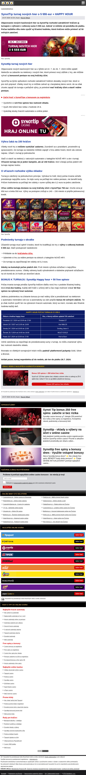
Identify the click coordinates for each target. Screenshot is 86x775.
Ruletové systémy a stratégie (13, 724)
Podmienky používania (15, 773)
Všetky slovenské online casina (13, 670)
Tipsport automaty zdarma (12, 633)
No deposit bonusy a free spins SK (14, 660)
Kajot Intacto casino (10, 687)
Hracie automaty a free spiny (13, 663)
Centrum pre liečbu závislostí (70, 769)
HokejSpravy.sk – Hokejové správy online (15, 518)
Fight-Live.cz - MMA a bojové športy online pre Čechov (59, 515)
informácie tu (76, 391)
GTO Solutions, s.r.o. (69, 773)
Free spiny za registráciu (11, 650)
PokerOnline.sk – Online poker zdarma (15, 501)
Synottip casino (8, 680)
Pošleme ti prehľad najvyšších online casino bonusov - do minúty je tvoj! (34, 475)
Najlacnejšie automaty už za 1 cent (14, 616)
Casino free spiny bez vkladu (13, 653)
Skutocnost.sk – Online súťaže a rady (54, 501)
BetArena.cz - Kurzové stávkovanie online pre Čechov (59, 511)
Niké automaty (8, 640)
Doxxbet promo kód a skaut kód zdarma (16, 707)
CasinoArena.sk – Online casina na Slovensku (17, 497)
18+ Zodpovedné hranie (52, 773)
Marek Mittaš (25, 18)
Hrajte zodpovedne (39, 391)
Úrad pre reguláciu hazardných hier (37, 769)
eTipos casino (8, 690)
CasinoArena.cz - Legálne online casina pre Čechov (59, 508)
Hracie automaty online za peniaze (14, 619)
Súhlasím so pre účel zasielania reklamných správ (31, 483)
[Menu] (83, 3)
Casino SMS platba (10, 744)
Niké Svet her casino (10, 693)
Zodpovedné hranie (55, 769)
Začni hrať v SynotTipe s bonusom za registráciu (26, 97)
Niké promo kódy (9, 714)
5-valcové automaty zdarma (12, 629)
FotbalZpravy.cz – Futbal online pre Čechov (56, 504)
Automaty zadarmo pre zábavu (13, 623)
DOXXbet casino (9, 683)
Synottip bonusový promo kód (13, 710)
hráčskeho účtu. (25, 253)
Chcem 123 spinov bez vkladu (57, 384)
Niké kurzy (7, 747)
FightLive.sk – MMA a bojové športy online (56, 497)
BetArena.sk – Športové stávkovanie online (16, 515)
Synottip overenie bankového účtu (14, 731)
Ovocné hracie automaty (11, 626)
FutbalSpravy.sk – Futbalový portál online (15, 522)
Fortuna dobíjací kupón (11, 734)
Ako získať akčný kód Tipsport (13, 700)
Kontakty (3, 773)
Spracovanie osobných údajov (33, 773)
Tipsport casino (8, 673)
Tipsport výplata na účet (11, 737)
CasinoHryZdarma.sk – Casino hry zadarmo (16, 504)
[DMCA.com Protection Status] (43, 751)
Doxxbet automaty (9, 636)
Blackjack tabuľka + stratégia (13, 720)
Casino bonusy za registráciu (13, 646)
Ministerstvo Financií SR (19, 769)
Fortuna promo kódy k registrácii (14, 704)
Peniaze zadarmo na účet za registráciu (16, 656)
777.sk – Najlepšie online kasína (13, 508)
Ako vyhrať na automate (11, 613)
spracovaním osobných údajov (23, 483)
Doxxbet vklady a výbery (11, 727)
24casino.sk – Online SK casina (12, 511)
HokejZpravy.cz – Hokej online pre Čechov (56, 518)
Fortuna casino (8, 677)
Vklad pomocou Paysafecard (13, 741)
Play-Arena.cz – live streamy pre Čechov (55, 522)
